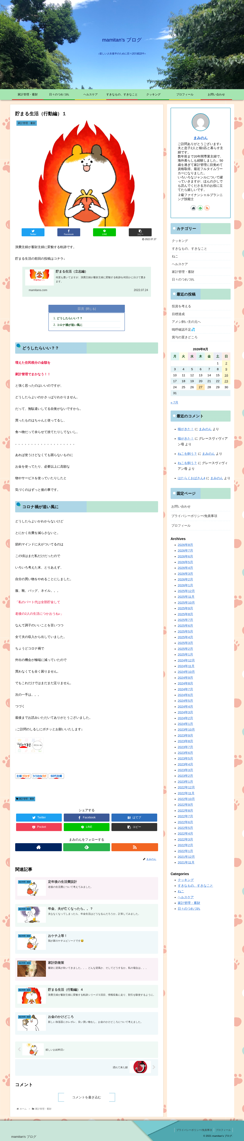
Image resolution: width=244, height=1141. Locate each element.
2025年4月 (185, 637)
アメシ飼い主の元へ (186, 322)
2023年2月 (185, 776)
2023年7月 (185, 747)
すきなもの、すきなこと (189, 248)
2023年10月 (186, 729)
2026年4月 (185, 568)
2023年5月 (185, 758)
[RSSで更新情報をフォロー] (134, 847)
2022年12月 (186, 787)
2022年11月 (186, 793)
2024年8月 (185, 683)
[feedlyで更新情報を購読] (86, 847)
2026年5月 (185, 562)
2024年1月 (185, 724)
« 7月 (174, 402)
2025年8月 (185, 614)
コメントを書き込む (86, 1097)
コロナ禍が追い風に (70, 324)
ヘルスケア (180, 264)
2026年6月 (185, 556)
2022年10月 (186, 799)
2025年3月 (185, 643)
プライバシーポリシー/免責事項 (194, 516)
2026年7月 (185, 550)
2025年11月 (186, 596)
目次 (81, 308)
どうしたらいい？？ (70, 318)
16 (226, 375)
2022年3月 (185, 839)
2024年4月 (185, 706)
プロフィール (181, 525)
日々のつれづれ (183, 279)
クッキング (180, 241)
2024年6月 (185, 695)
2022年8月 (185, 810)
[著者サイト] (38, 847)
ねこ (175, 256)
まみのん (200, 138)
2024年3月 (185, 712)
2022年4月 (185, 833)
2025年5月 (185, 631)
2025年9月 (185, 608)
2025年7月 (185, 620)
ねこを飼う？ (187, 453)
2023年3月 (185, 770)
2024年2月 (185, 718)
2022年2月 (185, 845)
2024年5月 (185, 700)
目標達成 (178, 314)
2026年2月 (185, 579)
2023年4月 (185, 764)
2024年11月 (186, 666)
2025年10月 (186, 602)
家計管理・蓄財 (26, 799)
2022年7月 (185, 816)
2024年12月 (186, 660)
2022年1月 (185, 851)
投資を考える (181, 306)
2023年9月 (185, 735)
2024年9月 (185, 677)
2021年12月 (186, 857)
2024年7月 (185, 689)
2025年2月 (185, 649)
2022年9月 (185, 804)
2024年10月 (186, 672)
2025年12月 (186, 591)
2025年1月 (185, 654)
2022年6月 (185, 822)
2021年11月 (186, 862)
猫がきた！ (186, 429)
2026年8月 (185, 545)
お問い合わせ (181, 506)
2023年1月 (185, 781)
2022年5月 (185, 828)
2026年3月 (185, 573)
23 (226, 381)
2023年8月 (185, 741)
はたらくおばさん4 (191, 478)
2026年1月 (185, 585)
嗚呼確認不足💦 (183, 329)
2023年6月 (185, 753)
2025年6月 (185, 625)
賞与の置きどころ (185, 337)
